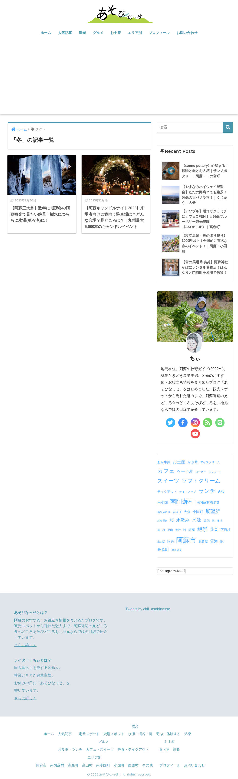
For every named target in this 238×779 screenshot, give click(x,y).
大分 (187, 512)
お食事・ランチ (70, 749)
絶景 (202, 529)
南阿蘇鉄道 (163, 512)
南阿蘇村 (182, 501)
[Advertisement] (119, 79)
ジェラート (215, 471)
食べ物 (164, 749)
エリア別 (135, 33)
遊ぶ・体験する (168, 734)
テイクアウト (167, 491)
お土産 (115, 33)
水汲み (182, 520)
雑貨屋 (203, 541)
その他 (147, 765)
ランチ (207, 491)
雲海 (214, 541)
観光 (82, 33)
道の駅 (161, 541)
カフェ (166, 471)
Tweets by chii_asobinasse (148, 609)
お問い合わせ (187, 33)
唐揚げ (177, 512)
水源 (196, 520)
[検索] (228, 127)
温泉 (206, 520)
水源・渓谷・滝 (140, 734)
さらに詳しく (25, 645)
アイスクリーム (210, 462)
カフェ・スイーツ (100, 749)
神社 (178, 530)
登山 (170, 530)
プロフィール (159, 33)
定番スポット (89, 734)
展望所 (212, 511)
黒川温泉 (177, 550)
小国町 (198, 512)
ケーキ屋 (185, 471)
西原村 (225, 530)
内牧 (221, 491)
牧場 (219, 520)
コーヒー (200, 471)
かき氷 (193, 462)
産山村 (161, 530)
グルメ (98, 33)
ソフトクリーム (201, 481)
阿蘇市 (186, 540)
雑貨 (176, 749)
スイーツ (168, 481)
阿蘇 (170, 541)
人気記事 (65, 33)
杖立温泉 (162, 520)
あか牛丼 (163, 462)
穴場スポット (113, 734)
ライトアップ (187, 491)
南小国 (162, 502)
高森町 (163, 549)
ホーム (46, 33)
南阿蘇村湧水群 (208, 502)
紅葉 (191, 530)
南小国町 (103, 765)
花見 (214, 529)
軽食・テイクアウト (133, 749)
